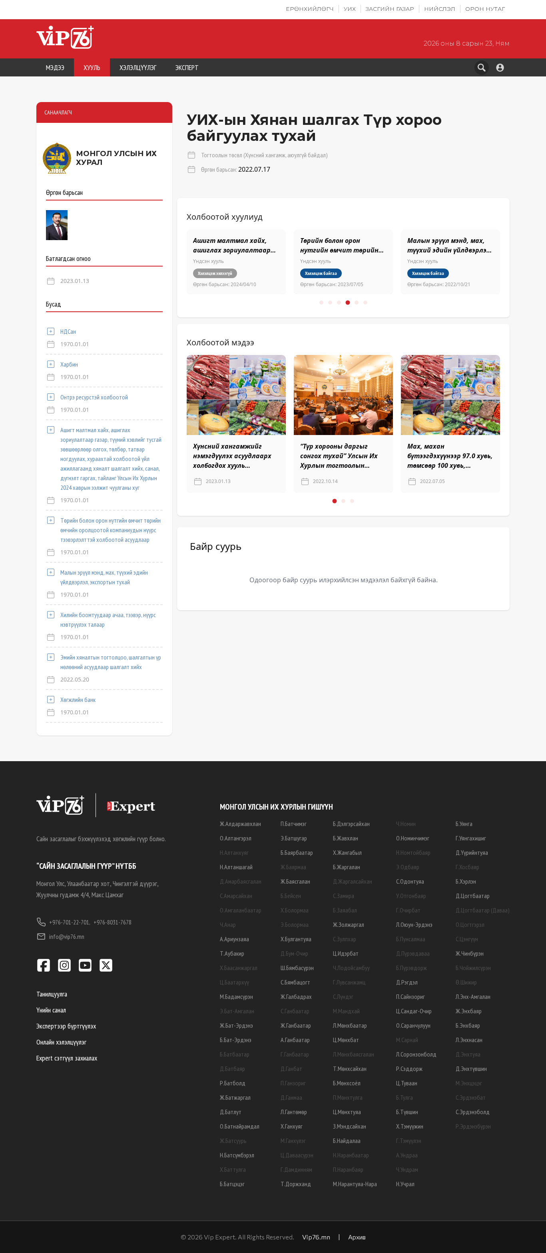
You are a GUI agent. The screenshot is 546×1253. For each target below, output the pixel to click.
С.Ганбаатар (295, 1011)
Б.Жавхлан (345, 838)
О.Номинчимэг (412, 838)
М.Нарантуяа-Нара (355, 1184)
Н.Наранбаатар (351, 1155)
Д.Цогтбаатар (473, 896)
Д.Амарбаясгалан (240, 881)
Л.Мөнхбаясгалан (353, 1054)
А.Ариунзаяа (234, 939)
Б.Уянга (464, 824)
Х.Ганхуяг (292, 1126)
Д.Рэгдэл (407, 982)
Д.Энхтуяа (468, 1054)
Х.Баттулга (233, 1169)
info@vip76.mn (66, 936)
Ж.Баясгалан (295, 881)
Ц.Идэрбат (346, 953)
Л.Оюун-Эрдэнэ (414, 924)
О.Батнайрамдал (239, 1126)
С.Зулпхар (344, 939)
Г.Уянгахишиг (471, 838)
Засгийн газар (390, 8)
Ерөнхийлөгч (310, 8)
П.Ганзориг (293, 1083)
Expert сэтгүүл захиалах (66, 1058)
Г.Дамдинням (296, 1169)
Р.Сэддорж (409, 1069)
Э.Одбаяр (407, 867)
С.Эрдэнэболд (473, 1112)
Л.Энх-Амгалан (473, 996)
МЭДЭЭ (55, 67)
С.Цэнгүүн (467, 939)
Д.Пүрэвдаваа (413, 953)
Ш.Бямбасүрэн (297, 968)
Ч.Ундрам (407, 1169)
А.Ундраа (407, 1155)
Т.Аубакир (232, 953)
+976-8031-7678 (113, 922)
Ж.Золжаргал (348, 924)
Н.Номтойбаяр (413, 852)
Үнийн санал (51, 1009)
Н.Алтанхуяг (234, 852)
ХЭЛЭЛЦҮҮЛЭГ (138, 67)
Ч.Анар (228, 924)
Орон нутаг (485, 8)
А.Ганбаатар (295, 1040)
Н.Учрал (405, 1184)
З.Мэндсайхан (349, 1126)
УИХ (350, 8)
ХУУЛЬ (92, 67)
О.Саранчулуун (413, 1025)
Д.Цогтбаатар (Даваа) (483, 910)
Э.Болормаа (295, 924)
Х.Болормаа (295, 910)
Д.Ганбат (291, 1069)
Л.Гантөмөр (294, 1112)
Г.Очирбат (408, 910)
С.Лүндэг (343, 996)
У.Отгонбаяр (411, 896)
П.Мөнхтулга (348, 1097)
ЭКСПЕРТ (187, 67)
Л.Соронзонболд (416, 1054)
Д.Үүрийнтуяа (472, 852)
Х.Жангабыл (347, 852)
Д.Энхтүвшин (471, 1069)
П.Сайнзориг (410, 996)
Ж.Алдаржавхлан (240, 824)
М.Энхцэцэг (469, 1083)
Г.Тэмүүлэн (408, 1141)
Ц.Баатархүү (234, 982)
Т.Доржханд (296, 1184)
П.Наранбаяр (348, 1169)
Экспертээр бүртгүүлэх (66, 1025)
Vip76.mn (316, 1237)
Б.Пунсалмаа (410, 939)
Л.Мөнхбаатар (350, 1025)
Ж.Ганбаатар (296, 1025)
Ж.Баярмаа (293, 867)
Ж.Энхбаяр (469, 1011)
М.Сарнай (407, 1040)
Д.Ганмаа (291, 1097)
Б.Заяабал (345, 910)
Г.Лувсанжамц (349, 982)
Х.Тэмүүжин (409, 1126)
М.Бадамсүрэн (236, 996)
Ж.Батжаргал (235, 1097)
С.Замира (343, 896)
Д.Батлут (230, 1112)
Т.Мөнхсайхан (350, 1069)
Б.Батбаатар (234, 1054)
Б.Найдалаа (347, 1141)
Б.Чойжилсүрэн (473, 968)
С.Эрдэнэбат (471, 1097)
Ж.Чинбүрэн (470, 953)
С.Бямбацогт (295, 982)
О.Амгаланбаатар (240, 910)
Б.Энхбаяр (468, 1025)
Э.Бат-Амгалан (237, 1011)
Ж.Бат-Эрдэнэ (236, 1025)
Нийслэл (439, 8)
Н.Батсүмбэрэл (237, 1155)
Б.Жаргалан (346, 867)
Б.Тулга (404, 1097)
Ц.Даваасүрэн (297, 1155)
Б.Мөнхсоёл (347, 1083)
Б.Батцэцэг (232, 1184)
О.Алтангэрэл (235, 838)
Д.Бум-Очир (294, 953)
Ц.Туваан (406, 1083)
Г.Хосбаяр (467, 867)
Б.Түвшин (407, 1112)
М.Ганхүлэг (293, 1141)
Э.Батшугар (294, 838)
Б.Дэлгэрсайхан (351, 824)
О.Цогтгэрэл (470, 924)
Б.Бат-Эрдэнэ (235, 1040)
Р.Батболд (232, 1083)
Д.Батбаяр (232, 1069)
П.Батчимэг (294, 824)
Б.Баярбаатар (297, 852)
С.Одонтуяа (410, 881)
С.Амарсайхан (236, 896)
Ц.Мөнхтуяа (347, 1112)
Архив (357, 1237)
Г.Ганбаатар (295, 1054)
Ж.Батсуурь (233, 1141)
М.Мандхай (346, 1011)
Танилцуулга (51, 993)
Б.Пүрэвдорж (411, 968)
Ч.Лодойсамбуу (351, 968)
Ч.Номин (406, 824)
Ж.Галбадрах (296, 996)
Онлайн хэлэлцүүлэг (61, 1042)
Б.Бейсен (291, 896)
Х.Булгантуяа (296, 939)
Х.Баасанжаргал (238, 968)
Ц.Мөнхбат (346, 1040)
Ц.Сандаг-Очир (414, 1011)
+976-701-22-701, (69, 922)
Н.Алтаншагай (236, 867)
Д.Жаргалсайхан (352, 881)
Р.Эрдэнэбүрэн (473, 1126)
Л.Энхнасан (469, 1040)
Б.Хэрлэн (466, 881)
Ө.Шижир (466, 982)
